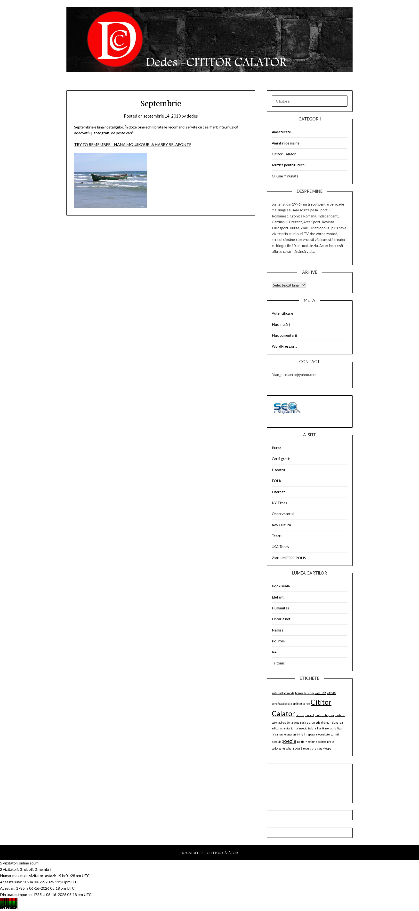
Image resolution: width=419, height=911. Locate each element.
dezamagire (301, 722)
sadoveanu (278, 748)
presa (330, 741)
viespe (327, 748)
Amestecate (281, 132)
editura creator (281, 728)
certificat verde (300, 703)
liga (339, 728)
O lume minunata (285, 176)
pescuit (276, 741)
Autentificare (282, 313)
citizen (300, 715)
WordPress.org (284, 346)
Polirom (278, 641)
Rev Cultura (281, 525)
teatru (307, 748)
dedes (192, 116)
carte (320, 692)
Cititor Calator (284, 154)
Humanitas (280, 608)
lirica (275, 734)
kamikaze (323, 728)
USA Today (280, 546)
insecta (302, 728)
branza (299, 693)
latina (333, 728)
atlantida (288, 693)
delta (290, 722)
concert (309, 715)
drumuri (326, 722)
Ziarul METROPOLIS (289, 558)
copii (331, 715)
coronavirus (279, 722)
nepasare (312, 734)
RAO (276, 652)
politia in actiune (307, 741)
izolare (312, 728)
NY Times (279, 503)
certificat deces (281, 703)
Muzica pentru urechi (289, 165)
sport (297, 748)
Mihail (301, 734)
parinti (334, 734)
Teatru (277, 536)
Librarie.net (281, 619)
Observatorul (283, 513)
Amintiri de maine (285, 143)
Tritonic (278, 663)
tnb (314, 748)
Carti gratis (281, 458)
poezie (289, 741)
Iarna (294, 728)
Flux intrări (281, 324)
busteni (309, 693)
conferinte (321, 715)
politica (322, 741)
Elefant (278, 597)
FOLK (276, 481)
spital (289, 748)
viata (319, 748)
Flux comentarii (284, 335)
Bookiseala (281, 586)
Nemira (277, 630)
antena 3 (277, 693)
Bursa (276, 448)
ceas (331, 692)
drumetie (315, 722)
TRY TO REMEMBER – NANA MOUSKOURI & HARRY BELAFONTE (132, 144)
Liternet (278, 492)
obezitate (324, 734)
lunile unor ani (288, 734)
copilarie (340, 715)
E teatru (278, 470)
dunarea (337, 722)
